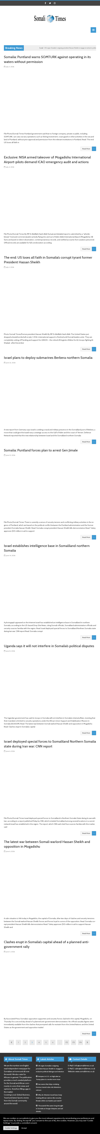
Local (32, 48)
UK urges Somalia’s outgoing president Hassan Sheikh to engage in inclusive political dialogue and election (50, 1069)
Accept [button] (24, 1128)
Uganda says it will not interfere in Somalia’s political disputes (49, 646)
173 (73, 1042)
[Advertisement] (51, 38)
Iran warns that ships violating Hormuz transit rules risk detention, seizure (48, 1087)
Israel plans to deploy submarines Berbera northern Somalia (48, 358)
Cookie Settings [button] (11, 1128)
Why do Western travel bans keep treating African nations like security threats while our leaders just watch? (49, 1098)
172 (66, 1042)
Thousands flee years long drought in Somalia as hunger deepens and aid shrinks (49, 1109)
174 (80, 1042)
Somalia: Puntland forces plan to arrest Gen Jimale (41, 450)
